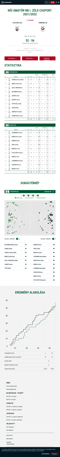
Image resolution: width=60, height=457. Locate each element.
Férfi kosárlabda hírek (11, 386)
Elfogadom (54, 454)
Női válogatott (9, 430)
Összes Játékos (10, 239)
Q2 (26, 195)
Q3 (31, 195)
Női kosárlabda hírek (11, 389)
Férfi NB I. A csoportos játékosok (14, 417)
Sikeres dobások (29, 198)
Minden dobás (19, 198)
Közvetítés (29, 58)
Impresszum (9, 435)
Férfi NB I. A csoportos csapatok (14, 406)
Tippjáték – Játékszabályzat (10, 443)
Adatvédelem (9, 438)
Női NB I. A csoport (11, 399)
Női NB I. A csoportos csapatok (14, 409)
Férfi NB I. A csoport (11, 396)
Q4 (36, 195)
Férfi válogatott (10, 427)
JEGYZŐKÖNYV (11, 58)
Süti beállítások (45, 454)
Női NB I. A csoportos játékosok (14, 420)
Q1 (22, 195)
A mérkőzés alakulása (47, 59)
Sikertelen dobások (41, 198)
